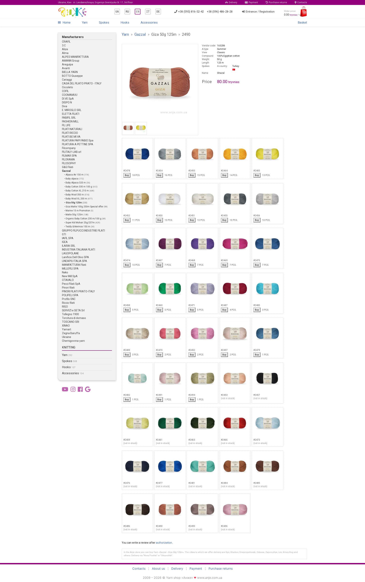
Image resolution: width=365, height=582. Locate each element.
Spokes (104, 22)
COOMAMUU (69, 94)
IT (148, 11)
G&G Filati (67, 167)
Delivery (233, 2)
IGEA (65, 241)
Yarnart (66, 329)
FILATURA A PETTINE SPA (77, 144)
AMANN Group (70, 60)
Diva (64, 106)
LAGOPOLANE (70, 253)
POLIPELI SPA (70, 295)
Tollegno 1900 (70, 314)
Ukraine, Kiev (95, 2)
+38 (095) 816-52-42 (191, 11)
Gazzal (66, 170)
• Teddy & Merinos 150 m (77, 226)
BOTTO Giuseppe (72, 75)
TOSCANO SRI (70, 321)
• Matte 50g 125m (73, 214)
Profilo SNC (68, 299)
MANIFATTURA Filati (74, 264)
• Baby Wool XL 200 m (76, 198)
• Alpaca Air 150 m (74, 174)
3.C (64, 45)
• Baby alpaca (71, 178)
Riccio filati (68, 302)
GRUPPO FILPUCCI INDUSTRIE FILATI (83, 230)
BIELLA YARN (70, 72)
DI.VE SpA (68, 98)
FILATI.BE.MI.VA (71, 136)
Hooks (125, 22)
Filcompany (69, 148)
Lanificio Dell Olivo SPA (75, 257)
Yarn (84, 22)
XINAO (66, 325)
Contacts (302, 2)
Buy (127, 175)
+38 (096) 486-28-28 (219, 11)
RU (127, 11)
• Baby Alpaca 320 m (75, 182)
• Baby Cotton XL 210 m (76, 190)
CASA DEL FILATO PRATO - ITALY (82, 83)
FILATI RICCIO (70, 132)
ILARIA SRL (68, 245)
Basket (302, 22)
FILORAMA (68, 159)
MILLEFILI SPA (70, 268)
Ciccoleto (67, 87)
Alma (65, 53)
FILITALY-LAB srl (71, 151)
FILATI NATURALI (72, 129)
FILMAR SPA (69, 155)
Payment (253, 2)
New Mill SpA (70, 276)
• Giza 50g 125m (73, 202)
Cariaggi (67, 79)
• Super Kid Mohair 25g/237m (79, 222)
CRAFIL (66, 41)
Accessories (149, 22)
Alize (65, 49)
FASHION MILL (70, 121)
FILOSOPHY (69, 163)
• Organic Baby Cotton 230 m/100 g (83, 218)
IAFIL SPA (67, 238)
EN (137, 11)
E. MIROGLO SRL (71, 110)
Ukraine (66, 337)
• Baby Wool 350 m (74, 194)
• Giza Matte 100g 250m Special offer (84, 206)
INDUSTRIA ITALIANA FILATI (78, 249)
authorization (164, 542)
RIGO (65, 306)
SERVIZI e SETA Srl (73, 310)
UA (117, 11)
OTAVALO (68, 279)
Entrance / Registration (260, 11)
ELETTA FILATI (70, 113)
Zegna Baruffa (71, 333)
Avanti (66, 68)
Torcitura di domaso (74, 318)
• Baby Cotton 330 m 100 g (78, 186)
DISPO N (67, 102)
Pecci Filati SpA (71, 283)
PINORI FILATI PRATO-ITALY (78, 291)
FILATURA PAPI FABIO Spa (77, 140)
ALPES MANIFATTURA (75, 56)
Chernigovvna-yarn (73, 340)
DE (158, 11)
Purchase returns (278, 2)
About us (158, 568)
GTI (64, 234)
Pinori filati (68, 287)
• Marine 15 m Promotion (77, 210)
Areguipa (67, 64)
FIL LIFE (66, 125)
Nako (65, 272)
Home (67, 22)
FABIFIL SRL (69, 117)
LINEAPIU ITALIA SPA (74, 260)
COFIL (65, 91)
